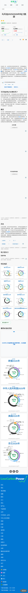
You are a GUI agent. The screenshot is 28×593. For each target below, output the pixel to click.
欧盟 (2, 524)
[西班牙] (21, 272)
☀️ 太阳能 (3, 569)
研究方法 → (16, 87)
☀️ (2, 20)
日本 (2, 533)
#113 (5, 34)
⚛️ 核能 (3, 572)
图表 (2, 497)
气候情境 (3, 509)
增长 (2, 488)
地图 (11, 5)
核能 (19, 116)
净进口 (22, 73)
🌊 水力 (3, 575)
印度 (2, 527)
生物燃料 (8, 231)
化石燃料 (8, 68)
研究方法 (3, 560)
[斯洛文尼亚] (7, 313)
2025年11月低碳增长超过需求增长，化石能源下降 (14, 343)
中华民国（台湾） (6, 515)
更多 (22, 5)
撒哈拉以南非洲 (5, 551)
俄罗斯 (2, 530)
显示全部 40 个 (5, 322)
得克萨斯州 (4, 545)
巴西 (2, 536)
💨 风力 (3, 578)
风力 (24, 118)
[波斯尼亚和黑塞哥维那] (21, 313)
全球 (2, 512)
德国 (2, 554)
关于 (2, 563)
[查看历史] (6, 33)
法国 (2, 548)
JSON (13, 587)
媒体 (2, 566)
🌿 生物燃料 (4, 584)
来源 (2, 557)
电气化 (2, 506)
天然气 (15, 69)
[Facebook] (14, 472)
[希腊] (21, 286)
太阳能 (25, 71)
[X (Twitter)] (17, 472)
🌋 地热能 (3, 581)
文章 (17, 5)
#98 (17, 34)
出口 (2, 500)
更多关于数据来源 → (8, 87)
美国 (2, 521)
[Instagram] (10, 472)
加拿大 (2, 542)
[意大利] (7, 272)
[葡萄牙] (7, 286)
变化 (2, 503)
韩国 (2, 539)
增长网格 (3, 491)
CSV (10, 587)
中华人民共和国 (5, 518)
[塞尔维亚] (7, 299)
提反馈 (24, 590)
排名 (5, 5)
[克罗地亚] (21, 299)
